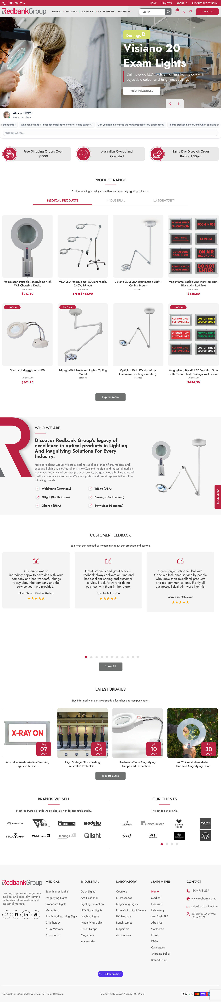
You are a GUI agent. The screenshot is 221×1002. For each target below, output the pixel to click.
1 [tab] (86, 657)
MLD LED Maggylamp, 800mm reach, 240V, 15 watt (83, 283)
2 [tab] (91, 657)
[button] (58, 11)
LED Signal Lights (91, 910)
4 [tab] (101, 657)
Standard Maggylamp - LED (27, 370)
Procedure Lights (56, 904)
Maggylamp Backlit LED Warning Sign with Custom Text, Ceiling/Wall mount (193, 372)
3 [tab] (96, 657)
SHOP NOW (17, 91)
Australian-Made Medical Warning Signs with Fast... (27, 764)
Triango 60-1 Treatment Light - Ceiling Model (83, 372)
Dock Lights (88, 891)
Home (155, 891)
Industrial (116, 200)
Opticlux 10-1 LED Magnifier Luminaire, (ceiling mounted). (138, 372)
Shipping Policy (160, 954)
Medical (156, 898)
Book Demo (218, 496)
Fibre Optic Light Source (131, 910)
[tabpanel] (36, 580)
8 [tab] (122, 657)
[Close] (103, 277)
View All (110, 666)
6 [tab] (112, 657)
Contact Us (157, 929)
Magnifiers (52, 910)
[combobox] (155, 11)
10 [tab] (133, 657)
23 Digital (139, 994)
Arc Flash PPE (89, 898)
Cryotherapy (53, 922)
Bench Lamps (89, 929)
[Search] (168, 11)
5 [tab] (107, 657)
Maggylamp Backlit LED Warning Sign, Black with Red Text (193, 283)
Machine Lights (90, 916)
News (154, 935)
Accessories (53, 935)
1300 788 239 (200, 890)
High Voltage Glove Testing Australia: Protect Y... (82, 764)
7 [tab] (117, 657)
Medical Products (62, 200)
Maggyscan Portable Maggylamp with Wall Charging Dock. (28, 283)
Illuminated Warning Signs (61, 916)
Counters (121, 891)
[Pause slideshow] (179, 103)
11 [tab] (138, 657)
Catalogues (158, 947)
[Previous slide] (170, 103)
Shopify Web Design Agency (116, 994)
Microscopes (124, 898)
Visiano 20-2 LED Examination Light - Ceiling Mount (138, 283)
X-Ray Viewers (54, 929)
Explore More (110, 397)
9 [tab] (127, 657)
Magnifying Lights (56, 898)
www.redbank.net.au (203, 898)
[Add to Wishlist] (44, 278)
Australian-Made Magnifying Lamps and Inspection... (137, 764)
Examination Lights (57, 891)
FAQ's (154, 941)
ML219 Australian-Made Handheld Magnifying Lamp (192, 764)
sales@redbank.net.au (204, 906)
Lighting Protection (92, 904)
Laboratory (163, 200)
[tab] (63, 200)
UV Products (123, 916)
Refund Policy (159, 960)
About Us (156, 922)
